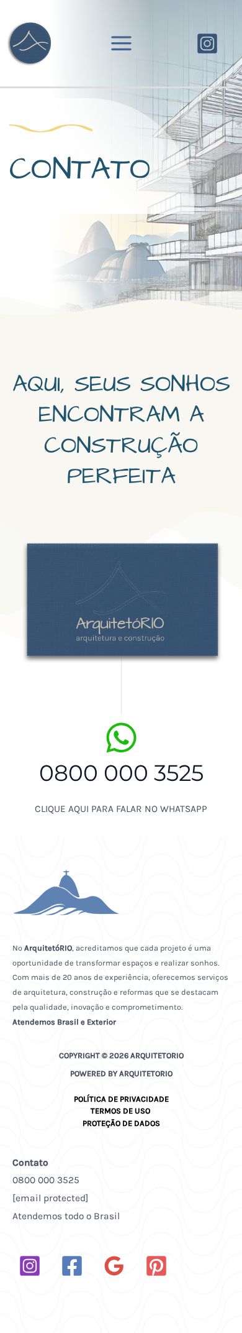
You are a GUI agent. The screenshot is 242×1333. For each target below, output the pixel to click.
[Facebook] (72, 1265)
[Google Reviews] (114, 1265)
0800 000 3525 (121, 772)
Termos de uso (121, 1110)
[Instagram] (207, 43)
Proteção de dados (121, 1123)
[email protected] (50, 1198)
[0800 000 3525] (121, 738)
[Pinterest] (156, 1265)
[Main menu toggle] (121, 43)
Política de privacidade (121, 1099)
